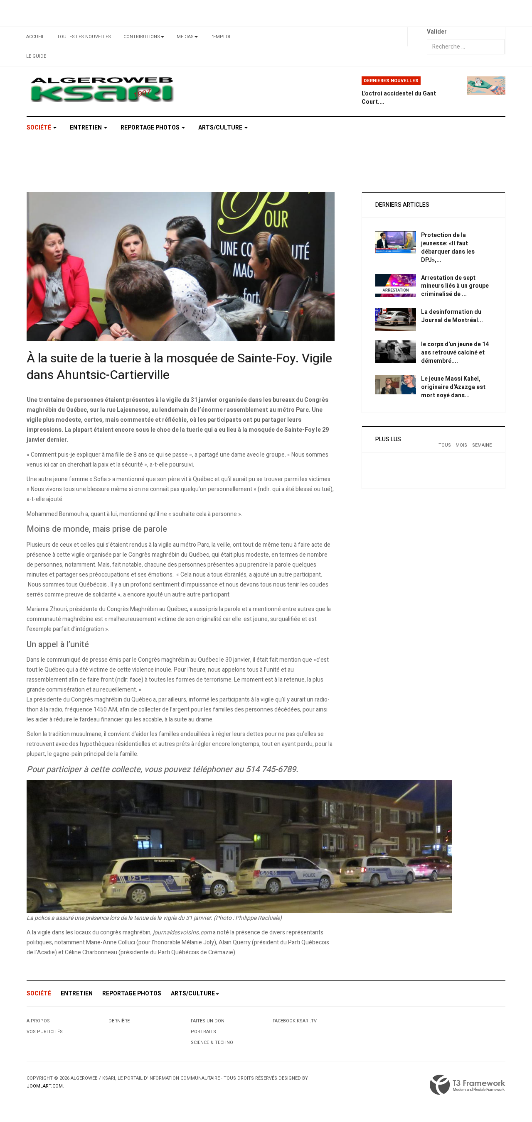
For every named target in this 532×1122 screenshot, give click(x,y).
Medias (185, 36)
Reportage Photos (151, 127)
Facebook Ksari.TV (295, 1020)
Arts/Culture (221, 127)
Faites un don (207, 1020)
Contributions (141, 36)
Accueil (35, 36)
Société (39, 127)
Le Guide (36, 56)
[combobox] (466, 46)
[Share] (417, 36)
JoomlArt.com (45, 1086)
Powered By (467, 1085)
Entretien (86, 127)
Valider (437, 31)
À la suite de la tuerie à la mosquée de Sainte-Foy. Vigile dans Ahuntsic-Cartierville (179, 367)
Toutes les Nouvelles (84, 36)
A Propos (38, 1020)
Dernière (119, 1020)
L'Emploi (220, 36)
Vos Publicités (45, 1031)
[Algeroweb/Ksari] (102, 89)
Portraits (203, 1031)
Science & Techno (212, 1042)
